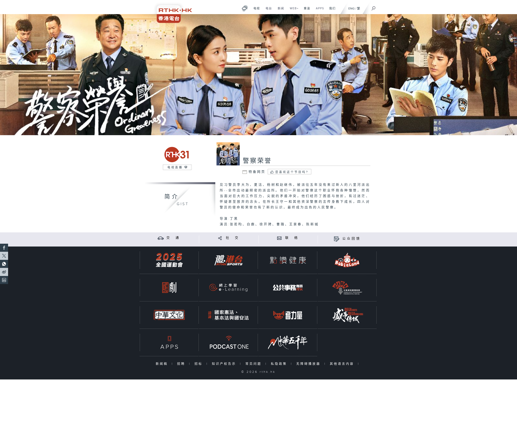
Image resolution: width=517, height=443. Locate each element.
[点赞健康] (288, 260)
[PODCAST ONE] (228, 342)
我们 (331, 10)
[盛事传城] (347, 315)
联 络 (292, 238)
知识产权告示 (225, 364)
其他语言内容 (343, 364)
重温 (305, 10)
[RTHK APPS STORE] (169, 342)
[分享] (220, 238)
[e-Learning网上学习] (228, 287)
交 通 (173, 238)
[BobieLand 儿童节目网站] (347, 260)
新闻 (279, 10)
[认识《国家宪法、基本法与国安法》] (228, 315)
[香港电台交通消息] (160, 238)
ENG (351, 8)
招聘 (182, 364)
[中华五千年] (288, 342)
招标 (199, 364)
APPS (318, 10)
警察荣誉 (257, 161)
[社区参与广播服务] (347, 287)
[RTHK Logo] (171, 11)
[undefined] (244, 8)
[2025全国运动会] (169, 260)
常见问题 (254, 364)
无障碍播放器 (309, 364)
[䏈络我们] (279, 238)
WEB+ (293, 10)
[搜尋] (374, 7)
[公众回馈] (336, 238)
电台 (267, 10)
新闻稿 (163, 364)
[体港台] (228, 260)
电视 (255, 10)
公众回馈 (351, 239)
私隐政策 (280, 364)
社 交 (233, 238)
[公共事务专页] (288, 287)
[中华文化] (169, 315)
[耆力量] (288, 315)
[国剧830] (169, 287)
